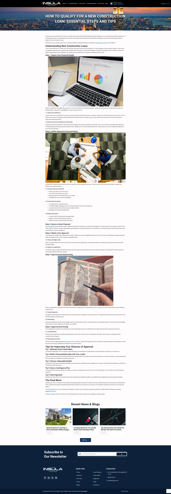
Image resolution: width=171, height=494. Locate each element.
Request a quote (117, 2)
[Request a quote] (111, 4)
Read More (49, 432)
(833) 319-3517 (118, 4)
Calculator (100, 3)
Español (168, 3)
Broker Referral (91, 3)
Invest (106, 3)
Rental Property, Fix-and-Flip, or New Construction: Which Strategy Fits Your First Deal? (57, 429)
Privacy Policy (124, 491)
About (64, 3)
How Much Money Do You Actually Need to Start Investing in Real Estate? (85, 429)
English (163, 3)
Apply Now (82, 3)
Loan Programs (72, 3)
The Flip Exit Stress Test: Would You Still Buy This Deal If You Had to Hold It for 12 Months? (112, 429)
